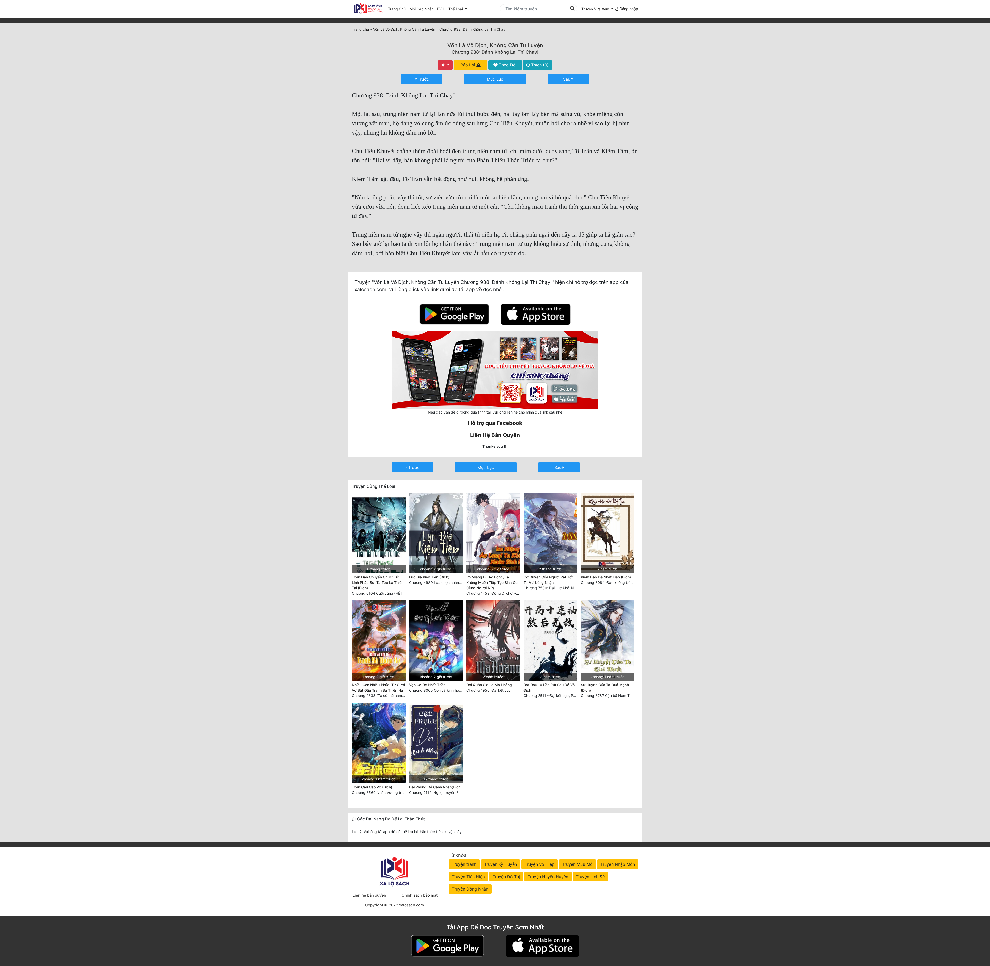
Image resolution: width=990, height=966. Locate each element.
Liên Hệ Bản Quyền (495, 435)
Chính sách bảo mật (420, 895)
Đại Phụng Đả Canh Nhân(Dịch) (435, 787)
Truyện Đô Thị (506, 876)
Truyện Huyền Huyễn (548, 876)
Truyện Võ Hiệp (540, 864)
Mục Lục (495, 79)
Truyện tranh (464, 864)
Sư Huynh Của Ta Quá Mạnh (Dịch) (605, 687)
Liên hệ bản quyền (369, 895)
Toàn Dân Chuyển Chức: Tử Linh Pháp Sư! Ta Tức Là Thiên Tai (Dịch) (377, 582)
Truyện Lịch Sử (590, 876)
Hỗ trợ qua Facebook (495, 423)
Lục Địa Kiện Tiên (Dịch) (429, 577)
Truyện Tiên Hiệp (468, 876)
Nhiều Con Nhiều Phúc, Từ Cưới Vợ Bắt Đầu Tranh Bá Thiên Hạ (378, 687)
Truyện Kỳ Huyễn (500, 864)
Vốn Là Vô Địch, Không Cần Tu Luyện (495, 45)
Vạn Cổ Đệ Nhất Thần (427, 685)
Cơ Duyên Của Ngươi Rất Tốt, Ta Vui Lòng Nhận (549, 580)
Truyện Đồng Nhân (470, 889)
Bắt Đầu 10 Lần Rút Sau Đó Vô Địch (549, 687)
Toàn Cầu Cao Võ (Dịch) (372, 787)
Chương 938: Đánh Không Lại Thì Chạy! (495, 52)
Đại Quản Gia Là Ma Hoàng (489, 685)
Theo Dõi (507, 65)
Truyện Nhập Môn (617, 864)
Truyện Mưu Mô (577, 864)
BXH (440, 9)
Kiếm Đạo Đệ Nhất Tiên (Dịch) (606, 577)
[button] (597, 9)
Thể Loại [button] (456, 9)
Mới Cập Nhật (422, 8)
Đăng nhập (628, 8)
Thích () (539, 65)
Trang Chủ (397, 9)
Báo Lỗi (468, 65)
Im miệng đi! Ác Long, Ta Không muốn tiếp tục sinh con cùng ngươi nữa (492, 582)
